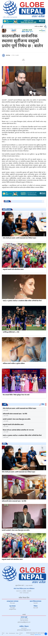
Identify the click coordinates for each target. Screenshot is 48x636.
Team (7, 633)
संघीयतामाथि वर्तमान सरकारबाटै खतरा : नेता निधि (15, 414)
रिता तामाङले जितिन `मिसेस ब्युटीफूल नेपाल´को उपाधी (16, 395)
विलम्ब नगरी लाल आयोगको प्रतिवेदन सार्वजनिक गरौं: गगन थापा (18, 430)
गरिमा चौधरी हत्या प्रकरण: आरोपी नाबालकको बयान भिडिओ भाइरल (19, 238)
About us (3, 633)
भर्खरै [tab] (5, 404)
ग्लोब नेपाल (8, 55)
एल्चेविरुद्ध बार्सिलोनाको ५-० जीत (11, 332)
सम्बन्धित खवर (7, 209)
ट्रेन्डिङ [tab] (43, 404)
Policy (17, 633)
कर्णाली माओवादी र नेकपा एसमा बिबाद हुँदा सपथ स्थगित (16, 419)
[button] (45, 26)
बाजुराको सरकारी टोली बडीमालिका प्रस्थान (13, 269)
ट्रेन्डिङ (4, 443)
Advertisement (12, 633)
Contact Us (21, 633)
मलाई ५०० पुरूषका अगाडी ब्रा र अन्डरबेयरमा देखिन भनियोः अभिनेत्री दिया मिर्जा (22, 301)
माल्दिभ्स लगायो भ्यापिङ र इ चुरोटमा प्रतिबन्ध (14, 363)
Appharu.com (37, 634)
